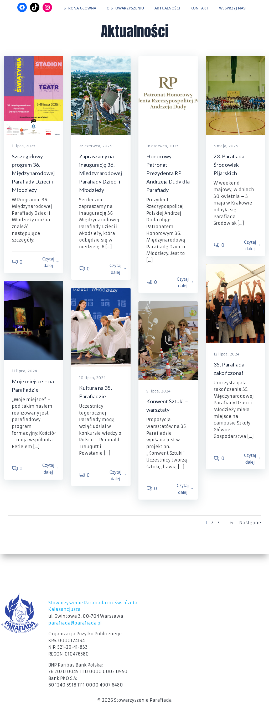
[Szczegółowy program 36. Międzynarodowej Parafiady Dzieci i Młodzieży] (33, 95)
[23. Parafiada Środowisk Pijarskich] (235, 95)
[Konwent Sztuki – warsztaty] (168, 340)
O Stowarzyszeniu (125, 8)
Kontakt (199, 8)
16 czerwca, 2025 (162, 146)
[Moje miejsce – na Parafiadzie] (33, 320)
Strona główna (80, 8)
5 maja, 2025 (226, 146)
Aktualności (167, 8)
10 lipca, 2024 (92, 377)
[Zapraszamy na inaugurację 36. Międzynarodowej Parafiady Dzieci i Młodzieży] (101, 95)
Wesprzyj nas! (232, 8)
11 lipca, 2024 (24, 371)
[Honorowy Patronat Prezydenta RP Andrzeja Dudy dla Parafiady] (168, 95)
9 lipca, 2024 (158, 391)
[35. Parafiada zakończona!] (235, 303)
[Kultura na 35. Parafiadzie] (101, 326)
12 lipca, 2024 (226, 354)
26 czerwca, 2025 (95, 146)
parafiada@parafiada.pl (75, 623)
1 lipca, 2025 (23, 146)
